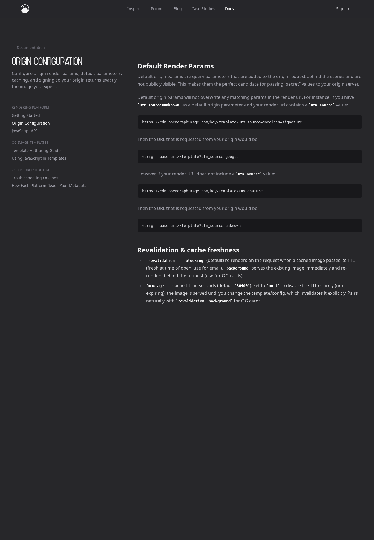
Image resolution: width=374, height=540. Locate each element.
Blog (178, 8)
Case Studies (203, 8)
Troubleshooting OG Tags (35, 177)
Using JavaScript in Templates (39, 158)
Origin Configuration (31, 123)
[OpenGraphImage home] (25, 8)
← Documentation (28, 47)
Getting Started (26, 115)
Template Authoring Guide (36, 150)
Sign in (342, 8)
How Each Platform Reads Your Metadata (49, 185)
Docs (229, 8)
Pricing (157, 8)
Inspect (134, 8)
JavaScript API (24, 130)
